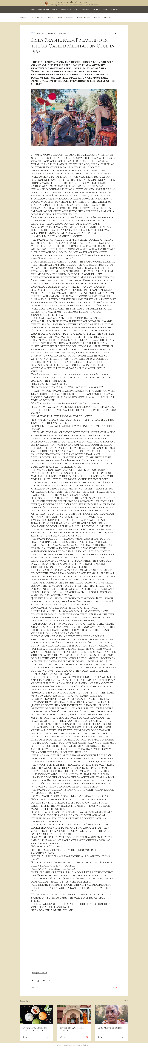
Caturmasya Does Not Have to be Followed (34, 1029)
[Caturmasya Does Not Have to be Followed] (36, 1014)
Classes (97, 18)
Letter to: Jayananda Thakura (71, 1029)
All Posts (23, 18)
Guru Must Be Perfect (109, 1028)
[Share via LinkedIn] (44, 980)
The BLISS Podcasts (65, 18)
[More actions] (115, 33)
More (106, 18)
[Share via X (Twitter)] (38, 980)
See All (125, 1000)
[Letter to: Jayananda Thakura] (74, 1014)
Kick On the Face (83, 18)
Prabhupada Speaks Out (39, 973)
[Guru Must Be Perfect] (111, 1014)
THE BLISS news (37, 18)
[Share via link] (49, 980)
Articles (50, 18)
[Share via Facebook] (32, 980)
